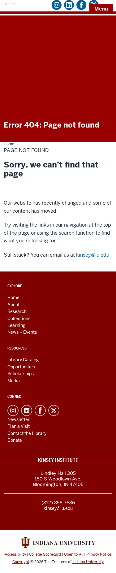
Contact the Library (26, 433)
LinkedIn (26, 410)
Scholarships (20, 373)
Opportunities (21, 367)
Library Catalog (23, 359)
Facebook (40, 410)
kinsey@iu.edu (92, 255)
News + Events (22, 332)
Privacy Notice (98, 554)
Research (17, 311)
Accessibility (15, 554)
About (13, 304)
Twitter (53, 410)
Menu (101, 9)
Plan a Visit (18, 426)
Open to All (73, 554)
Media (13, 381)
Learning (16, 325)
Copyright (20, 561)
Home (13, 297)
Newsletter (18, 419)
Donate (14, 440)
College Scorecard (45, 554)
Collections (18, 318)
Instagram (13, 410)
